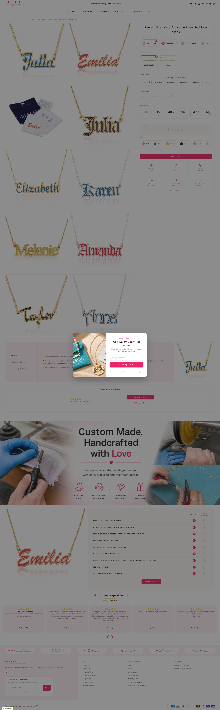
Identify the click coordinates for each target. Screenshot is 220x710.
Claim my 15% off (126, 365)
